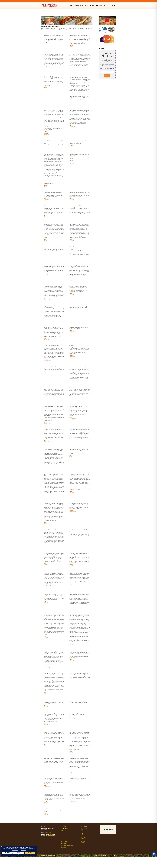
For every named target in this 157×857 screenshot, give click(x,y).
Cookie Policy (63, 847)
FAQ (62, 830)
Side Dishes (83, 841)
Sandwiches (83, 838)
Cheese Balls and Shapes (85, 832)
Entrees (82, 833)
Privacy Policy (63, 843)
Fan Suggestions (84, 834)
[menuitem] (71, 5)
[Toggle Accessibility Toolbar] (154, 854)
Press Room (63, 835)
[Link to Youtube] (113, 5)
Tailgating (82, 842)
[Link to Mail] (115, 5)
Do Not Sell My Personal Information (67, 845)
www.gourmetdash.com (50, 835)
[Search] (104, 5)
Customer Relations (64, 828)
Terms (62, 849)
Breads (82, 829)
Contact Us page (47, 29)
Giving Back (63, 832)
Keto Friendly (83, 837)
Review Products (64, 841)
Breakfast (82, 830)
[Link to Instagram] (111, 5)
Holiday (82, 836)
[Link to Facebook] (109, 5)
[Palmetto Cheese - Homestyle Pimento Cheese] (50, 5)
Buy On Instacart (64, 839)
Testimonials (44, 10)
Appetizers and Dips (84, 828)
